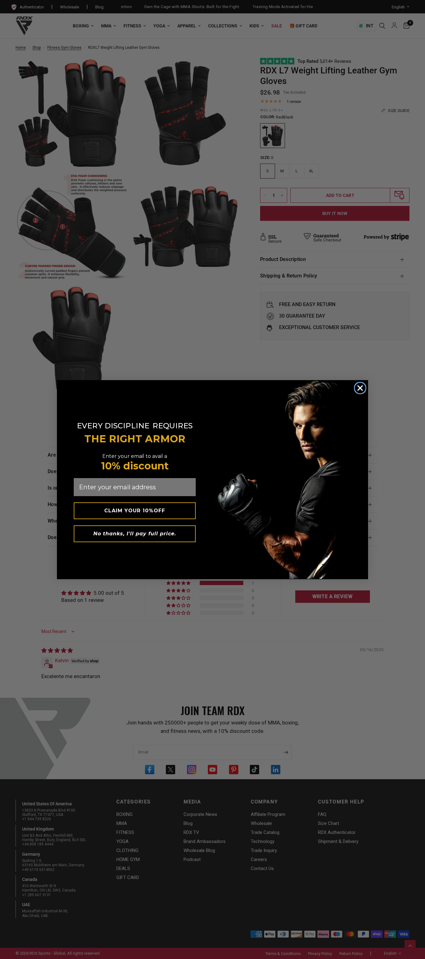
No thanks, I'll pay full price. (134, 534)
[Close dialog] (360, 388)
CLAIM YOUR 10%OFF (134, 511)
